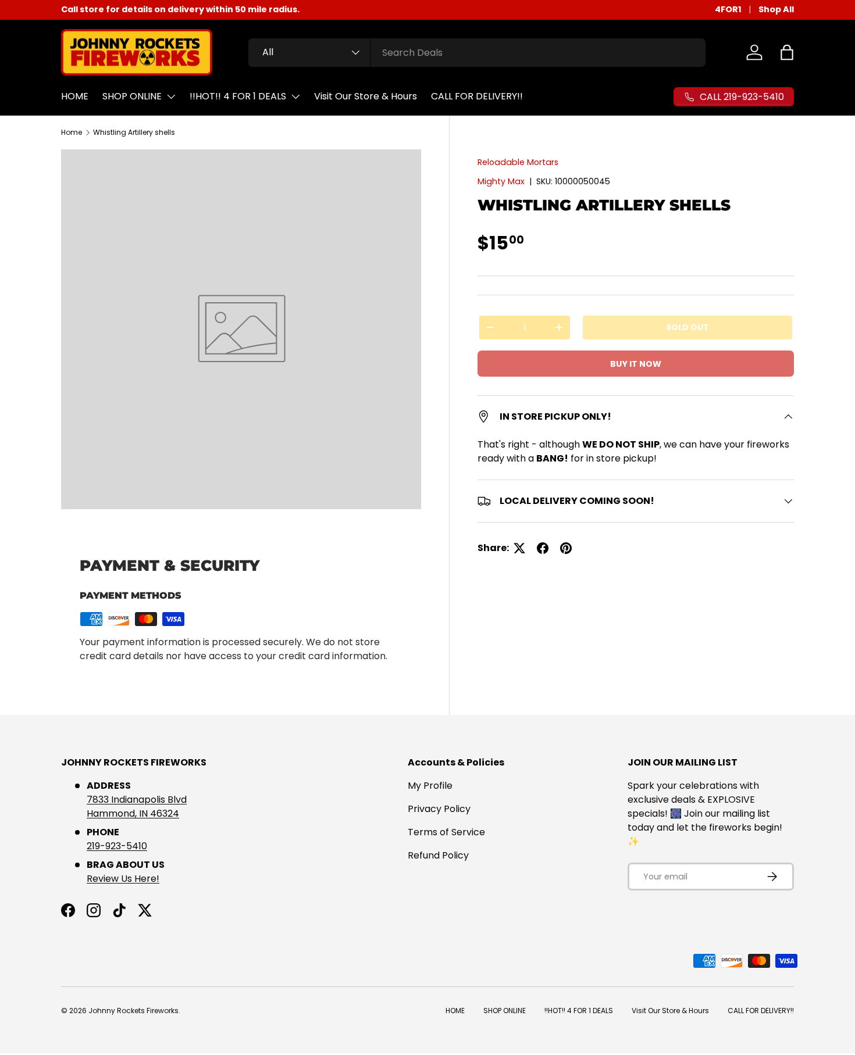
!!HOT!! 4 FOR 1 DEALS (238, 96)
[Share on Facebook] (542, 548)
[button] (787, 52)
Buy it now (635, 364)
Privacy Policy (439, 809)
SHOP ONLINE (132, 96)
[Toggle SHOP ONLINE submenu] (171, 96)
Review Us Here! (123, 878)
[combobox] (477, 52)
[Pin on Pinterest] (566, 548)
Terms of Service (446, 832)
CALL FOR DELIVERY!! (477, 96)
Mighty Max (501, 181)
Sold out (687, 327)
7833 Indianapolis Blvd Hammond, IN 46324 (137, 806)
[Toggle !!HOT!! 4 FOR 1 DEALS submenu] (295, 96)
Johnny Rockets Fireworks (133, 1010)
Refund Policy (438, 855)
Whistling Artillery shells (134, 132)
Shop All (776, 9)
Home (71, 132)
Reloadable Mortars (518, 162)
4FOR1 (728, 9)
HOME (74, 96)
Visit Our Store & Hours (365, 96)
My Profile (430, 785)
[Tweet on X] (519, 548)
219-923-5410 (117, 846)
